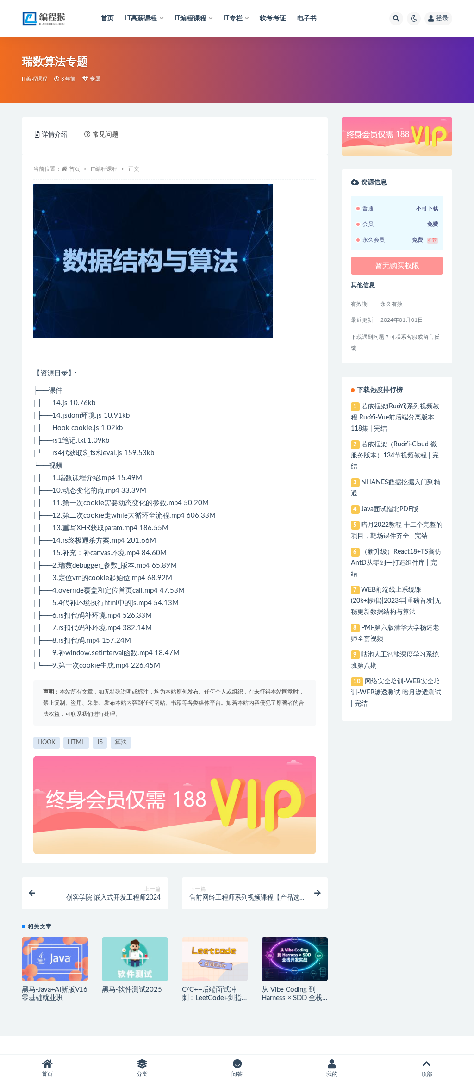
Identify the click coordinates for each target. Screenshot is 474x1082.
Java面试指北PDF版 (389, 509)
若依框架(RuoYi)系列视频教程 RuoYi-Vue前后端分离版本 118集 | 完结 (395, 417)
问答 (237, 1074)
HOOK (46, 742)
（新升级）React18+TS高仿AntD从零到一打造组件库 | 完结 (396, 563)
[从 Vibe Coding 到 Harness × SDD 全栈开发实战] (295, 959)
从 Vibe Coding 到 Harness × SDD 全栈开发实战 (292, 998)
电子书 (307, 18)
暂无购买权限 (397, 265)
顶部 (426, 1074)
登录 (442, 18)
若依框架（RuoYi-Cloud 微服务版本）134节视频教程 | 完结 (395, 455)
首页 (107, 18)
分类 (142, 1074)
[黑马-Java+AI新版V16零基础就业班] (55, 959)
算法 (121, 742)
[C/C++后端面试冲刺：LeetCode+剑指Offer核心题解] (215, 959)
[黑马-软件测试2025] (135, 959)
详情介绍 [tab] (55, 134)
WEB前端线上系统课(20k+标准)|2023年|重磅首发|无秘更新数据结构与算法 (396, 601)
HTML (76, 742)
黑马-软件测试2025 (132, 989)
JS (100, 742)
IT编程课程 (34, 78)
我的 (331, 1074)
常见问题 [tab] (105, 134)
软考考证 (273, 18)
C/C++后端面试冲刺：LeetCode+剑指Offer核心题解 (212, 998)
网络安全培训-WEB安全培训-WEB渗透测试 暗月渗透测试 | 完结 (396, 692)
